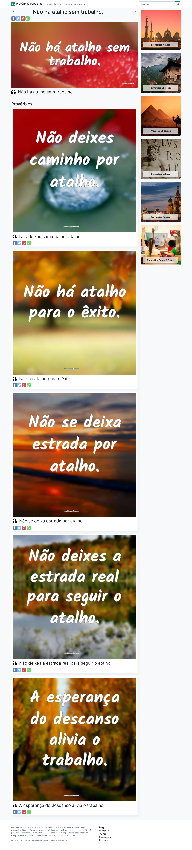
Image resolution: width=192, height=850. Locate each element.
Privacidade (105, 837)
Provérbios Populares (28, 3)
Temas (48, 4)
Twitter (102, 834)
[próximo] (135, 12)
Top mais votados (63, 4)
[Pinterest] (23, 18)
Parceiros (103, 840)
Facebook (104, 830)
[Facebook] (13, 18)
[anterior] (13, 12)
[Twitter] (18, 18)
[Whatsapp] (27, 18)
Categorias (79, 4)
